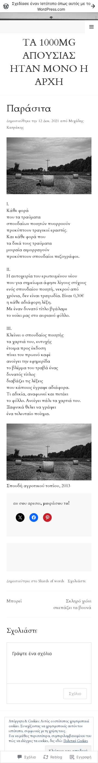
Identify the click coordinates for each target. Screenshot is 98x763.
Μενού (91, 27)
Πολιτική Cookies (75, 741)
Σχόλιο (75, 693)
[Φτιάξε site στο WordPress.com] (49, 6)
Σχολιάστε (77, 581)
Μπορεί (14, 601)
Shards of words (51, 581)
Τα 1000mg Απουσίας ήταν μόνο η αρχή (49, 62)
